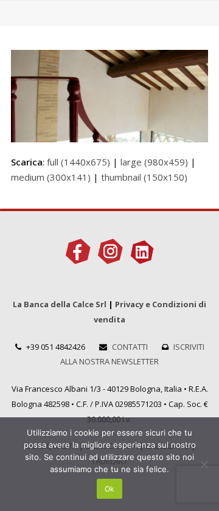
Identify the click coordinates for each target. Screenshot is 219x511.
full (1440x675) (78, 162)
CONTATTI (130, 346)
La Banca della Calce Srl (59, 304)
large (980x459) (154, 162)
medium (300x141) (51, 177)
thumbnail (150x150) (144, 177)
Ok (109, 488)
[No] (204, 464)
